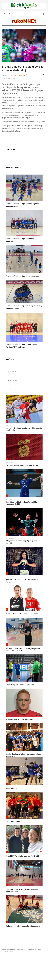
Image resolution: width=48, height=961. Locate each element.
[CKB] (24, 5)
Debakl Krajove (11, 788)
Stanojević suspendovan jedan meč (19, 719)
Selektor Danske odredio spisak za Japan (22, 614)
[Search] (43, 14)
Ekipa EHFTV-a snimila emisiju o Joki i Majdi (22, 856)
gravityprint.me (7, 952)
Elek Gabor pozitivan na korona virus (20, 685)
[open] (4, 14)
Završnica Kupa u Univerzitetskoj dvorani (22, 465)
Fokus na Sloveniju (13, 821)
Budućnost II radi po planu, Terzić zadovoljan (23, 926)
